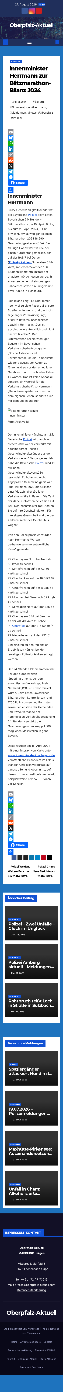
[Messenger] (31, 177)
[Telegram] (31, 171)
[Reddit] (31, 160)
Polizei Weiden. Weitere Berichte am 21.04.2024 (19, 871)
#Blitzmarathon (20, 107)
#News (32, 112)
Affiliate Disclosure (30, 1341)
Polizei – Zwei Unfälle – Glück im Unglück (31, 926)
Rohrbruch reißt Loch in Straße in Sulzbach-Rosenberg (30, 1005)
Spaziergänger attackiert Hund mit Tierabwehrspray (29, 1073)
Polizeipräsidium (20, 262)
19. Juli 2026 (20, 1079)
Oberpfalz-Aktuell (31, 25)
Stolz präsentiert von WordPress (22, 1328)
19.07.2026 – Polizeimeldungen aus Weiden (28, 1113)
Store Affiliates (48, 1358)
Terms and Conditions (31, 1367)
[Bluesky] (31, 138)
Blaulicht (16, 61)
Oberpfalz (18, 625)
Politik (13, 1064)
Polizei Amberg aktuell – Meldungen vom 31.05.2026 (29, 967)
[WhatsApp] (31, 143)
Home (14, 1341)
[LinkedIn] (31, 149)
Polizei (32, 214)
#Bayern (38, 101)
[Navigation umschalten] (29, 42)
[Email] (31, 132)
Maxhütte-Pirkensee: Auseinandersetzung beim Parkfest (30, 1153)
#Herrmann (38, 107)
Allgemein (15, 1104)
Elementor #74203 (45, 1350)
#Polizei (16, 118)
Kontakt (11, 1358)
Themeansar (34, 1333)
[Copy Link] (31, 154)
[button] (52, 42)
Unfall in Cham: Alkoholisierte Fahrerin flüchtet (26, 1193)
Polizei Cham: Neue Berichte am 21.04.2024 (44, 871)
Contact (48, 1341)
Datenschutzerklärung (31, 1290)
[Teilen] (31, 190)
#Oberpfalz (45, 112)
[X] (31, 166)
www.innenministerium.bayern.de (31, 755)
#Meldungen (18, 112)
